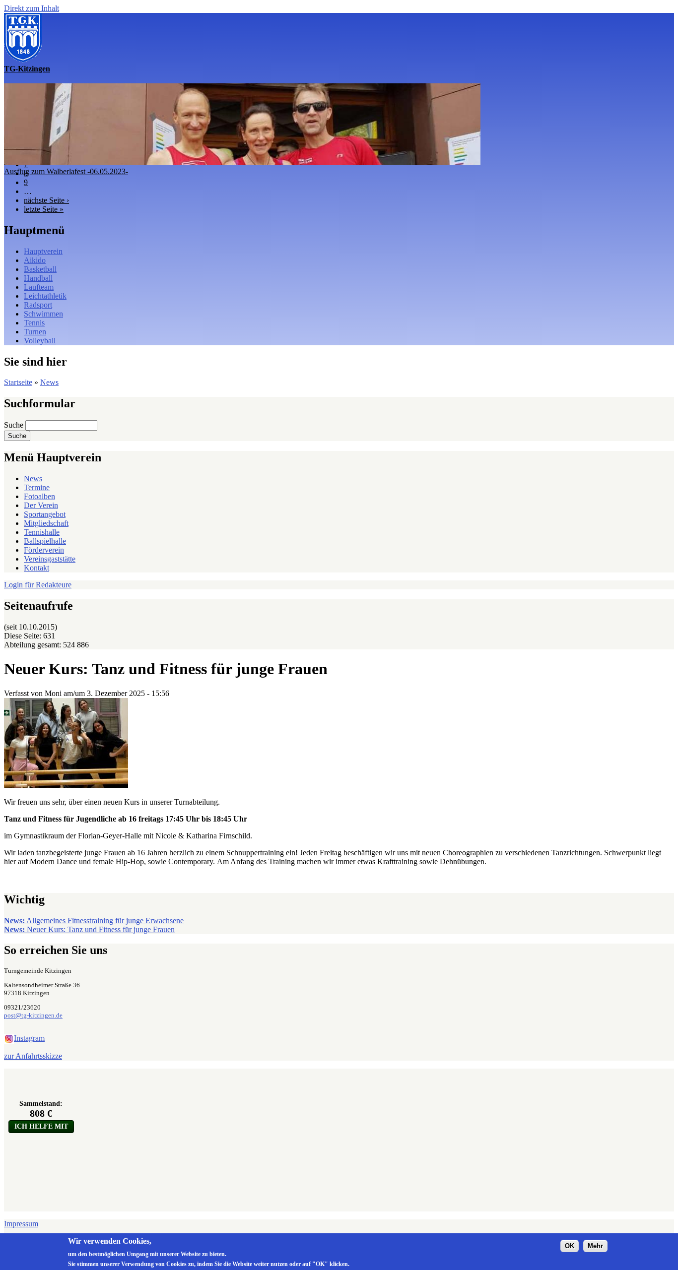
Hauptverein (43, 251)
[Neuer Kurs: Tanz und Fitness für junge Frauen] (66, 785)
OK (569, 1246)
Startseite (18, 382)
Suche (14, 425)
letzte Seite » (44, 209)
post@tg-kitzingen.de (33, 1015)
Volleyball (40, 340)
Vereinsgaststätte (49, 559)
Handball (38, 278)
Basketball (40, 269)
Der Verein (41, 505)
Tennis (34, 322)
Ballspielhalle (45, 541)
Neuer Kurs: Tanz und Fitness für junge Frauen (89, 929)
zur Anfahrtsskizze (33, 1056)
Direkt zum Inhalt (31, 8)
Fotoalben (39, 496)
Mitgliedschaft (46, 523)
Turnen (35, 331)
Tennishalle (42, 532)
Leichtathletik (45, 296)
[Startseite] (23, 60)
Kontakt (36, 568)
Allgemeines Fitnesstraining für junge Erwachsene (94, 920)
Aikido (35, 260)
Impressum (21, 1223)
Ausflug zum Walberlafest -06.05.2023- (66, 171)
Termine (37, 487)
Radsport (38, 305)
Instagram (29, 1038)
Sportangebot (45, 514)
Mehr (595, 1246)
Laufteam (39, 287)
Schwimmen (43, 314)
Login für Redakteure (37, 584)
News (49, 382)
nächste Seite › (46, 200)
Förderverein (44, 550)
